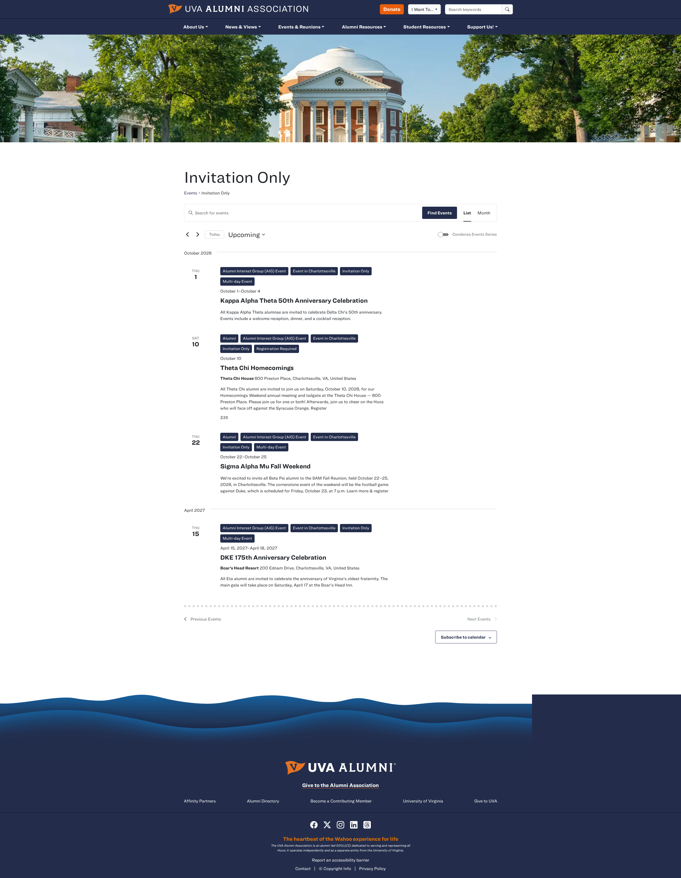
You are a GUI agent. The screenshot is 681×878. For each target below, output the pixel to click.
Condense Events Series (474, 234)
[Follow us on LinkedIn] (354, 825)
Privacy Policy (372, 868)
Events (190, 192)
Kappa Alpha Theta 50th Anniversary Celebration (294, 300)
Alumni (229, 338)
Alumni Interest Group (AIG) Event (254, 271)
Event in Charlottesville (314, 271)
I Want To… (423, 9)
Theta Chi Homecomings (257, 367)
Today (214, 234)
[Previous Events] (187, 234)
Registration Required (276, 348)
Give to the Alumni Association (340, 785)
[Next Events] (197, 234)
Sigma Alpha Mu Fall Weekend (265, 466)
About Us (193, 27)
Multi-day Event (237, 281)
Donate (391, 9)
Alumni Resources (362, 27)
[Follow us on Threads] (367, 825)
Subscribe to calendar (463, 637)
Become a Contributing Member (341, 800)
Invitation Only (355, 271)
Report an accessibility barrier (340, 860)
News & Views (241, 27)
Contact (303, 868)
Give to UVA (485, 800)
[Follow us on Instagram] (340, 825)
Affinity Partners (200, 800)
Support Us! (480, 27)
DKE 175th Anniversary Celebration (273, 557)
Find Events (439, 212)
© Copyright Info (335, 868)
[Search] (507, 9)
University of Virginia (423, 800)
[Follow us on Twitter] (327, 825)
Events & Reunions (299, 27)
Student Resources (424, 27)
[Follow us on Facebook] (314, 825)
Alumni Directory (263, 800)
